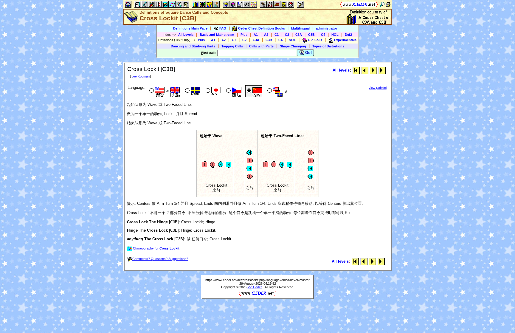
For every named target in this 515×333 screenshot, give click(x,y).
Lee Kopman (140, 76)
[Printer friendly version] (388, 4)
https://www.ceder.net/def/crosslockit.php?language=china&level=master (257, 280)
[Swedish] (192, 91)
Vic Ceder (255, 287)
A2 (266, 34)
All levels (341, 70)
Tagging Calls (232, 46)
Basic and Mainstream (217, 34)
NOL (335, 34)
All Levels (185, 34)
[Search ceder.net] (382, 4)
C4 (323, 34)
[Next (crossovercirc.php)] (373, 70)
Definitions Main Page (190, 28)
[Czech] (233, 91)
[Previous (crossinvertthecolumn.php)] (364, 70)
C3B (311, 34)
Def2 (348, 34)
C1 (276, 34)
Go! (308, 52)
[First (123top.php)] (356, 70)
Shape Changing (293, 46)
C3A (298, 34)
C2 (287, 34)
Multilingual (300, 28)
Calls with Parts (261, 46)
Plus (244, 34)
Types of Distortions (328, 46)
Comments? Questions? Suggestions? (160, 259)
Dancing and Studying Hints (193, 46)
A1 (256, 34)
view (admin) (378, 87)
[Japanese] (212, 91)
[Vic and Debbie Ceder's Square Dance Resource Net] (359, 4)
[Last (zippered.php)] (382, 70)
